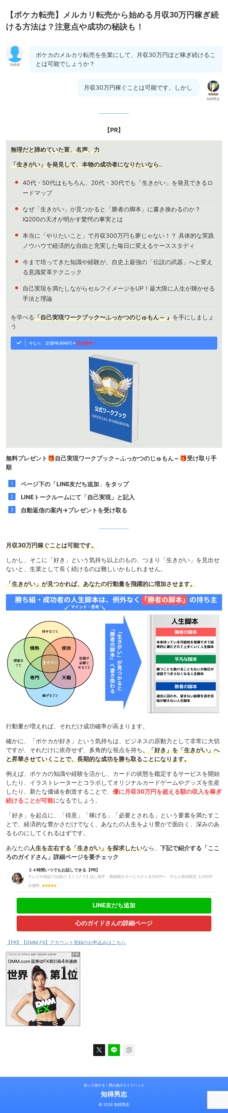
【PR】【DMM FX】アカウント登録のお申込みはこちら (66, 942)
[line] (114, 1050)
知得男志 (114, 1094)
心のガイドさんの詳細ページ (114, 923)
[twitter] (99, 1050)
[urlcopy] (129, 1050)
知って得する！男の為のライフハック (114, 1085)
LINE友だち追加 (114, 905)
